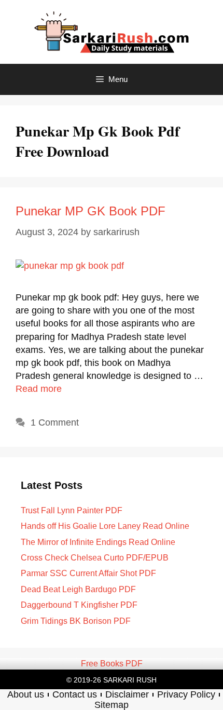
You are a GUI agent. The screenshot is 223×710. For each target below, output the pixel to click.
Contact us (74, 694)
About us (25, 694)
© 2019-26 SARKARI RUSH (111, 680)
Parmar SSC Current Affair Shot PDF (88, 573)
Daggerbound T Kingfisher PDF (79, 604)
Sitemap (111, 705)
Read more (39, 389)
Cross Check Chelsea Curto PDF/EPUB (95, 557)
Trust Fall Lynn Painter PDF (71, 510)
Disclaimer (127, 694)
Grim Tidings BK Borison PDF (76, 621)
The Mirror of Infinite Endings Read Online (98, 542)
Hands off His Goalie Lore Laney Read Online (105, 526)
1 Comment (55, 422)
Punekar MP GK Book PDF (90, 211)
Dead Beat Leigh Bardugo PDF (78, 589)
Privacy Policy (186, 694)
